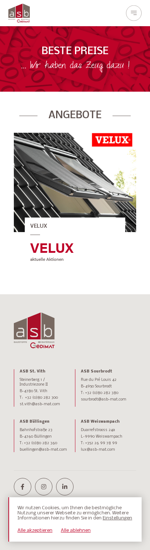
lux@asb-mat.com (98, 450)
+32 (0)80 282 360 (40, 443)
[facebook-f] (22, 486)
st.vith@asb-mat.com (40, 404)
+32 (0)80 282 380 (101, 393)
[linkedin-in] (65, 486)
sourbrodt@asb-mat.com (103, 400)
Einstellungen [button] (117, 518)
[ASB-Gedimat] (19, 13)
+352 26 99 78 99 (101, 443)
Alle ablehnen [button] (76, 530)
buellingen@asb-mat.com (43, 450)
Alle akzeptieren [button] (34, 530)
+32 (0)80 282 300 (41, 398)
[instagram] (43, 486)
